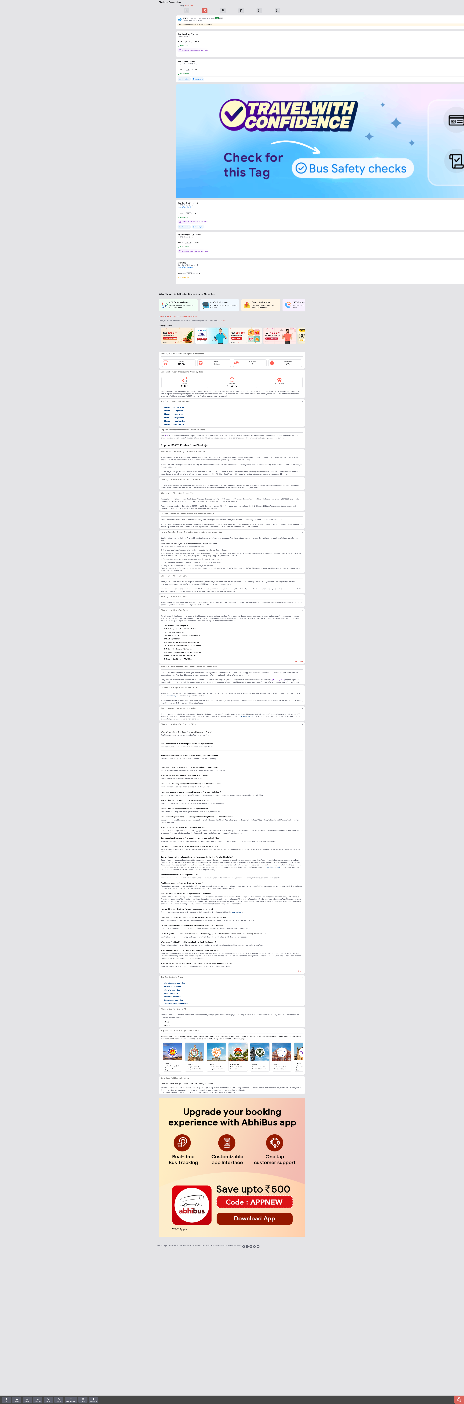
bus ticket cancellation (275, 867)
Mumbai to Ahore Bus (172, 997)
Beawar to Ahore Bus (172, 986)
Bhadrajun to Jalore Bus (173, 414)
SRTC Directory (235, 1039)
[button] (186, 10)
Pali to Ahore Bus (171, 993)
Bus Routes (171, 316)
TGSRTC (190, 1064)
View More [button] (299, 662)
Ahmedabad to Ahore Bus (174, 983)
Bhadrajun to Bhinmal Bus (174, 407)
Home (161, 316)
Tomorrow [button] (189, 6)
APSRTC (168, 1063)
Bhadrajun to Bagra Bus (173, 411)
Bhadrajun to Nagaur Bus (174, 417)
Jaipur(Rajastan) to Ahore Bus (176, 1003)
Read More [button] (222, 321)
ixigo (165, 1245)
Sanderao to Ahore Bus (173, 1000)
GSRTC (255, 1064)
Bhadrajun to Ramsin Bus (174, 424)
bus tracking (236, 912)
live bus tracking (170, 696)
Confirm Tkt (172, 1245)
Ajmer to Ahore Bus (172, 990)
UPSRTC (299, 1063)
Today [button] (181, 6)
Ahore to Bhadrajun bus (246, 716)
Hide (299, 971)
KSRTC (212, 1064)
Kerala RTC (235, 1064)
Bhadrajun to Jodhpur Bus (174, 421)
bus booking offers (277, 680)
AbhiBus (160, 1245)
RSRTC (166, 436)
